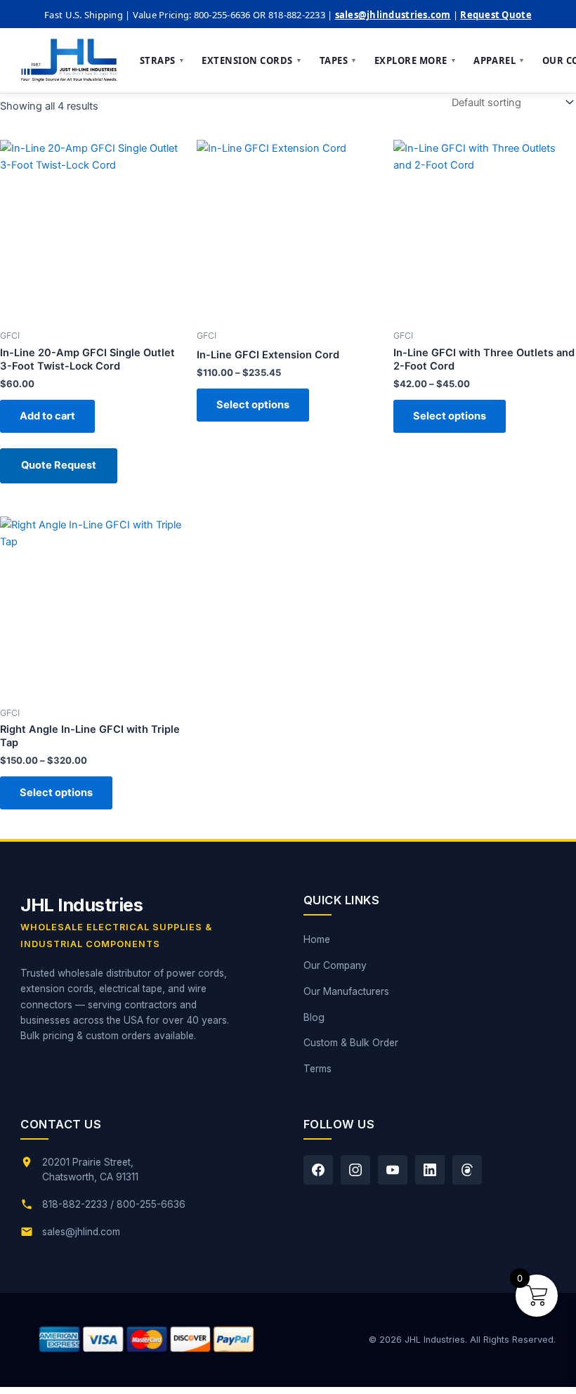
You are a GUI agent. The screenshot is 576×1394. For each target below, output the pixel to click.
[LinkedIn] (430, 1170)
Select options (252, 404)
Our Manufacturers (346, 991)
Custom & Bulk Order (350, 1042)
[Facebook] (318, 1170)
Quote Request (58, 465)
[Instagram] (355, 1170)
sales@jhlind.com (81, 1231)
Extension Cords (252, 60)
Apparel (499, 60)
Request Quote (495, 14)
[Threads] (467, 1170)
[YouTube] (392, 1170)
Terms (317, 1068)
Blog (314, 1017)
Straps (162, 60)
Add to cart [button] (47, 416)
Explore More (415, 60)
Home (316, 939)
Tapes (339, 60)
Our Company (335, 965)
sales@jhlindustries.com (393, 14)
